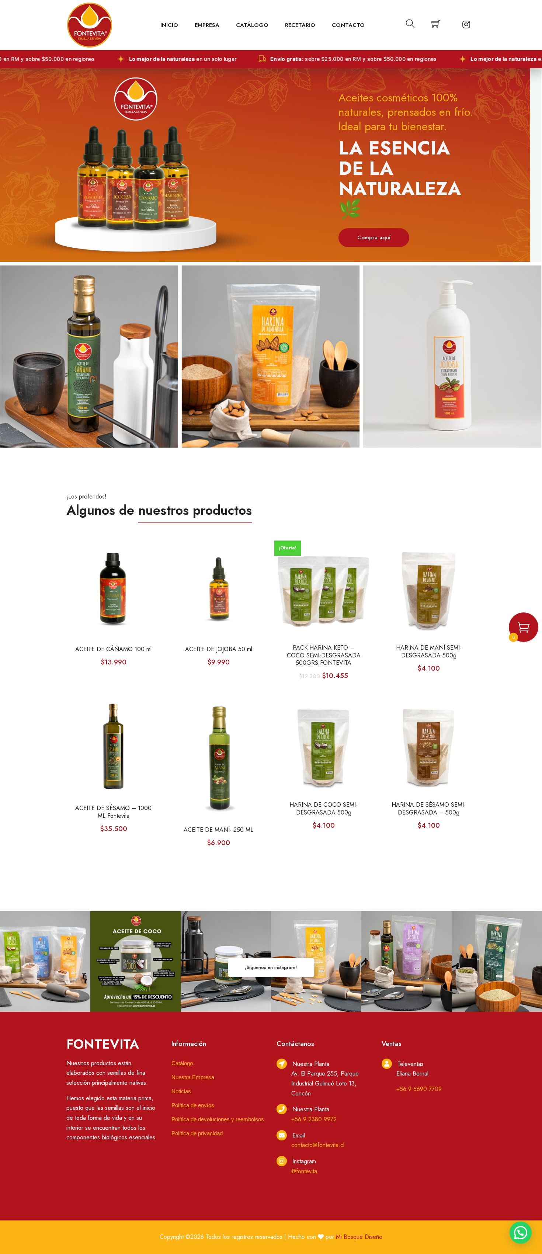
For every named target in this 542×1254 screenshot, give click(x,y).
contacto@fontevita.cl (317, 1145)
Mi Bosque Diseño (359, 1237)
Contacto (348, 25)
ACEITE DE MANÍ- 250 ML (218, 830)
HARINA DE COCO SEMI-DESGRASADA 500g (323, 809)
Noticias (181, 1091)
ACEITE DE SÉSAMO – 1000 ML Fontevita (113, 812)
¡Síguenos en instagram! (271, 967)
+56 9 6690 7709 (419, 1089)
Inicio (169, 25)
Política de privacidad (197, 1133)
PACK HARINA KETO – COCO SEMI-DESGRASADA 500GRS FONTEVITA (324, 655)
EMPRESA (207, 25)
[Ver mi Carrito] (435, 25)
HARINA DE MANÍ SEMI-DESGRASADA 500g (429, 652)
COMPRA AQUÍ (376, 198)
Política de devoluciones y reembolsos (217, 1119)
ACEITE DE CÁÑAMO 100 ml (113, 649)
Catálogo (252, 25)
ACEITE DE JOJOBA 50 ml (218, 649)
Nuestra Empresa (192, 1077)
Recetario (300, 25)
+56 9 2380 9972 (314, 1119)
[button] (521, 1233)
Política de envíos (192, 1105)
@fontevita (304, 1171)
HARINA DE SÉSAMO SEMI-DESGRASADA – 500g (429, 809)
